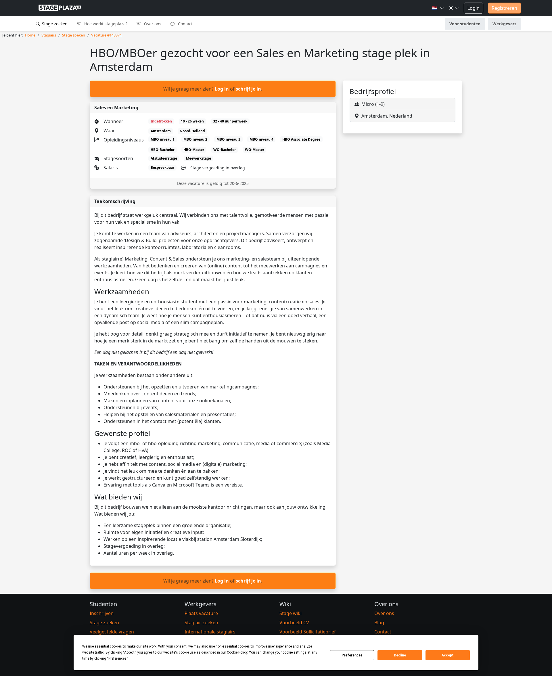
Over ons (152, 23)
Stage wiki (290, 613)
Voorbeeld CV (294, 622)
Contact (185, 23)
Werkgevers (504, 23)
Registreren (504, 8)
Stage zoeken (54, 23)
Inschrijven (102, 613)
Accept (448, 655)
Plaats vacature (201, 613)
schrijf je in (248, 89)
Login (473, 8)
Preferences (352, 655)
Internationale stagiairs (210, 632)
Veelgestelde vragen (112, 632)
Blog (379, 622)
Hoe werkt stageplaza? (105, 23)
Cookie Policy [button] (237, 652)
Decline (400, 655)
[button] (438, 8)
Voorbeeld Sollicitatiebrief (307, 632)
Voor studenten (464, 23)
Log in (222, 89)
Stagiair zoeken (201, 622)
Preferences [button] (117, 658)
